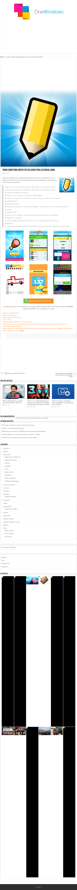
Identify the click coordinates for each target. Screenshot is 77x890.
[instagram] (41, 887)
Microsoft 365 (7, 506)
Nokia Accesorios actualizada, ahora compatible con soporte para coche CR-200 (63, 402)
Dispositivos (7, 494)
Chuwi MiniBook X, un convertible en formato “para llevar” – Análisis (21, 434)
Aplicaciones (7, 454)
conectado (30, 418)
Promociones (7, 515)
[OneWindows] (38, 11)
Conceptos (6, 488)
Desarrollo (6, 491)
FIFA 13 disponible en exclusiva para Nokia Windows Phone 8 (13, 401)
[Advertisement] (38, 37)
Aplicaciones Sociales (11, 460)
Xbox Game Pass (9, 533)
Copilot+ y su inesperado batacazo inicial (13, 428)
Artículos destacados (9, 485)
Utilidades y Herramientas (12, 481)
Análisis (6, 451)
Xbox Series (8, 536)
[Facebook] (35, 887)
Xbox (5, 528)
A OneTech (6, 448)
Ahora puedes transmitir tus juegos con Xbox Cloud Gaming (18, 425)
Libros (7, 469)
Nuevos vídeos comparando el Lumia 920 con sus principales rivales (63, 374)
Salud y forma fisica (10, 478)
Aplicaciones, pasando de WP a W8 (15, 372)
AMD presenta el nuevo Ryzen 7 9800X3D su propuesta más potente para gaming (24, 431)
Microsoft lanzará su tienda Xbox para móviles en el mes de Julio (19, 437)
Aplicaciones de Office (11, 509)
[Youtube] (39, 887)
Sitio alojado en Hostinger (9, 547)
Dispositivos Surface (10, 496)
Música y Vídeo (9, 472)
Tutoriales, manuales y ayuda (11, 522)
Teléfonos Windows (9, 519)
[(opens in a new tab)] (45, 731)
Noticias (6, 512)
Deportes (7, 463)
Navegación (8, 475)
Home (3, 57)
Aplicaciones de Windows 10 (13, 457)
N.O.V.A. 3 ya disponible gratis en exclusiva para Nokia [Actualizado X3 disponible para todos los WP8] (38, 402)
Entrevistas (7, 500)
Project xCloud (9, 530)
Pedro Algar (7, 173)
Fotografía (8, 466)
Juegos (8, 57)
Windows (6, 525)
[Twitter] (37, 887)
